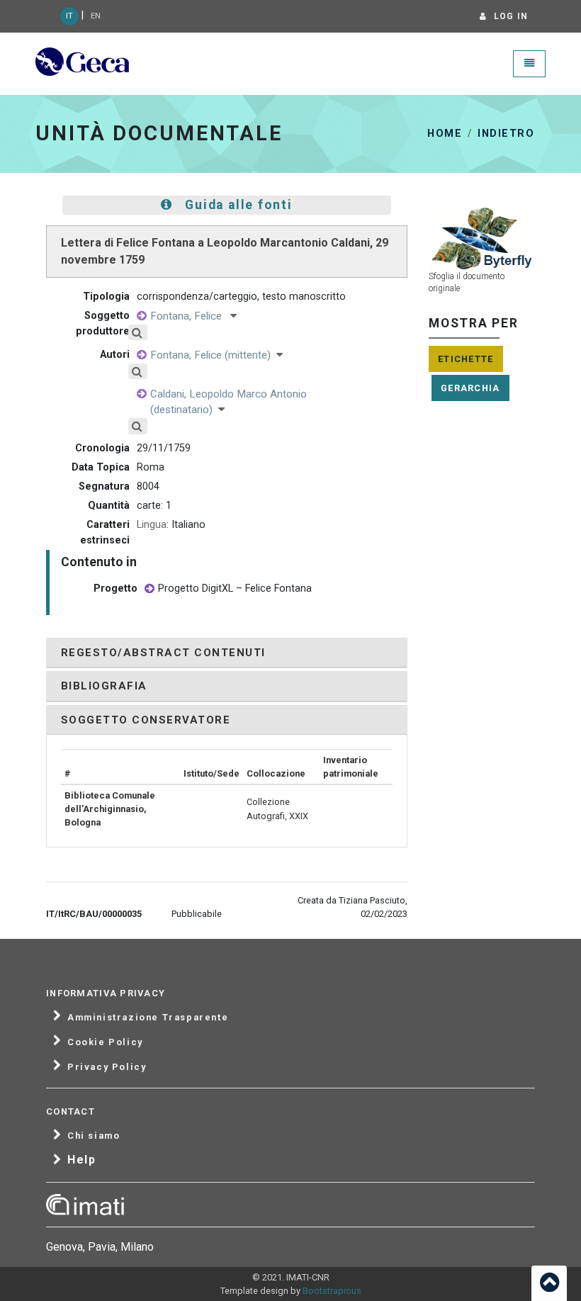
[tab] (227, 653)
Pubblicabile (196, 913)
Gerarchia (470, 388)
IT (69, 16)
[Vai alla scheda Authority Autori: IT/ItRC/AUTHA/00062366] (142, 316)
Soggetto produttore (103, 323)
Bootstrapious (332, 1290)
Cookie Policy (105, 1042)
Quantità (109, 506)
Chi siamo (93, 1136)
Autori (115, 355)
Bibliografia (104, 686)
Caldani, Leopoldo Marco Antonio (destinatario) (228, 402)
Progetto (115, 588)
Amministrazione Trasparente (147, 1018)
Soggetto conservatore (145, 720)
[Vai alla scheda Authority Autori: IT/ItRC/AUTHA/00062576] (142, 394)
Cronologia (102, 448)
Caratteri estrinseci (105, 532)
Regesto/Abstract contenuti (163, 652)
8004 (148, 486)
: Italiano (171, 525)
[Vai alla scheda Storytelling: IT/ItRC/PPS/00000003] (149, 589)
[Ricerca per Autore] (147, 332)
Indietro (506, 134)
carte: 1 (154, 506)
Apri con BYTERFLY (471, 244)
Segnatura (104, 486)
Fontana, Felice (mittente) (213, 355)
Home (444, 134)
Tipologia (106, 297)
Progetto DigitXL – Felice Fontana (235, 588)
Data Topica (101, 467)
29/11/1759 (164, 448)
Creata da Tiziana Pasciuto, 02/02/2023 (352, 907)
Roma (150, 467)
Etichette (466, 359)
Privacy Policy (106, 1067)
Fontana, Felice (190, 316)
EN (96, 16)
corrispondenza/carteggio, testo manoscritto (241, 297)
